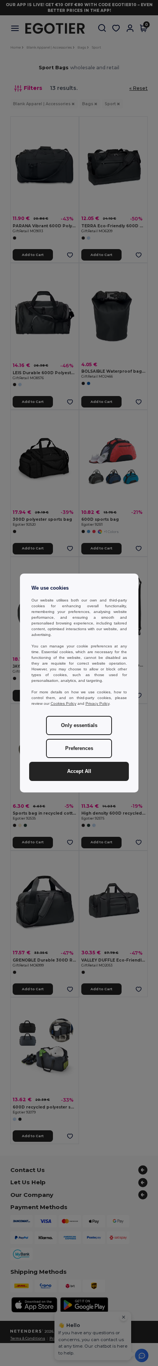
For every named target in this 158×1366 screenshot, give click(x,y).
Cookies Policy (63, 703)
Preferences (79, 748)
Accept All (79, 771)
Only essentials (79, 725)
